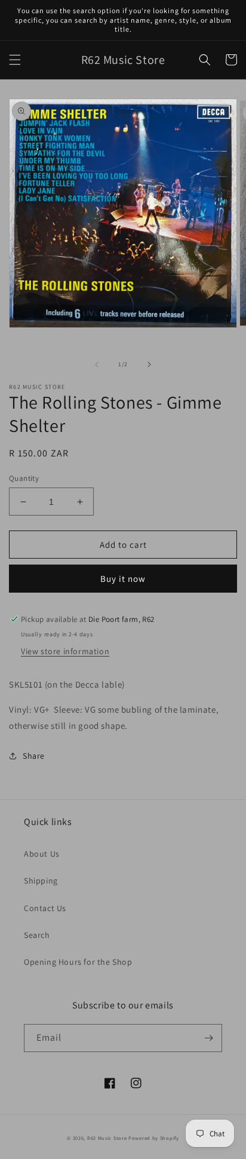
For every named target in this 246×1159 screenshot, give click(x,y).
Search (37, 935)
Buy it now (123, 578)
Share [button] (34, 755)
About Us (42, 853)
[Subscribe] (208, 1038)
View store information (65, 651)
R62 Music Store (107, 1138)
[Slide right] (149, 364)
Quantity (24, 478)
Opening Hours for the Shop (78, 961)
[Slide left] (97, 364)
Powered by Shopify (153, 1138)
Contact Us (45, 908)
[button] (15, 60)
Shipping (41, 880)
